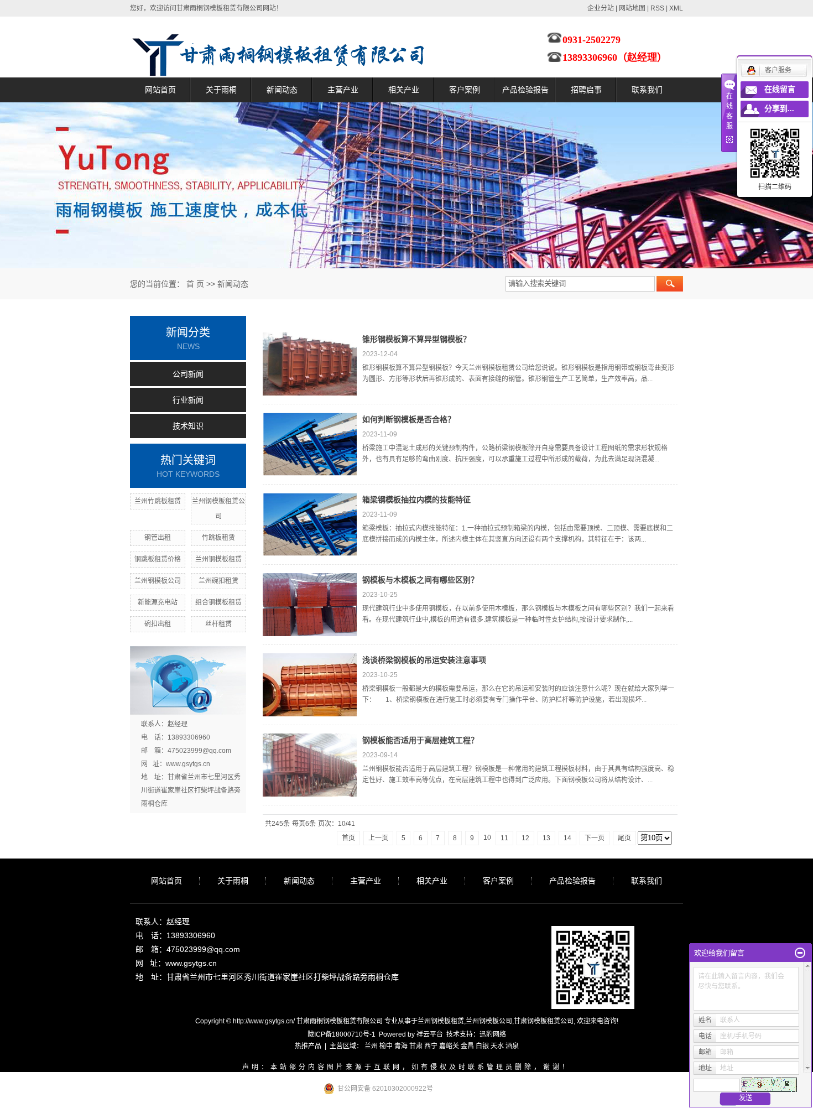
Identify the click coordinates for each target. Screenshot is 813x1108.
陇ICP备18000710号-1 (342, 1034)
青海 (401, 1046)
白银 (482, 1046)
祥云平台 (429, 1034)
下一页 (594, 838)
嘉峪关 (449, 1046)
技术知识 (188, 426)
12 (525, 838)
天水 (497, 1046)
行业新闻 (188, 400)
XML (676, 8)
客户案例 (464, 89)
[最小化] (800, 953)
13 (546, 838)
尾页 (624, 838)
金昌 (467, 1046)
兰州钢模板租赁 (218, 559)
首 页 (195, 283)
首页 (348, 838)
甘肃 (416, 1046)
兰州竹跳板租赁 (157, 501)
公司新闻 (188, 374)
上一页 (378, 838)
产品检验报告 (525, 89)
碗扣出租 (157, 624)
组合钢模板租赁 (218, 602)
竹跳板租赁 (218, 538)
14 (567, 838)
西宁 (430, 1046)
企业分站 (600, 8)
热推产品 (308, 1046)
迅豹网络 (493, 1034)
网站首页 (160, 89)
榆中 (386, 1046)
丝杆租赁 (218, 624)
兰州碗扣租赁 (218, 581)
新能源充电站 (158, 602)
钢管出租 (157, 538)
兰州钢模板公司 (157, 581)
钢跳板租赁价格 (157, 559)
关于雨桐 (221, 89)
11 (504, 838)
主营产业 (342, 89)
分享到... (779, 109)
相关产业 (403, 89)
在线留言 (779, 89)
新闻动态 (282, 89)
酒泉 (512, 1046)
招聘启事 (586, 89)
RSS (657, 8)
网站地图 (632, 8)
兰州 (371, 1046)
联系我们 (647, 89)
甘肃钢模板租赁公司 (544, 1021)
